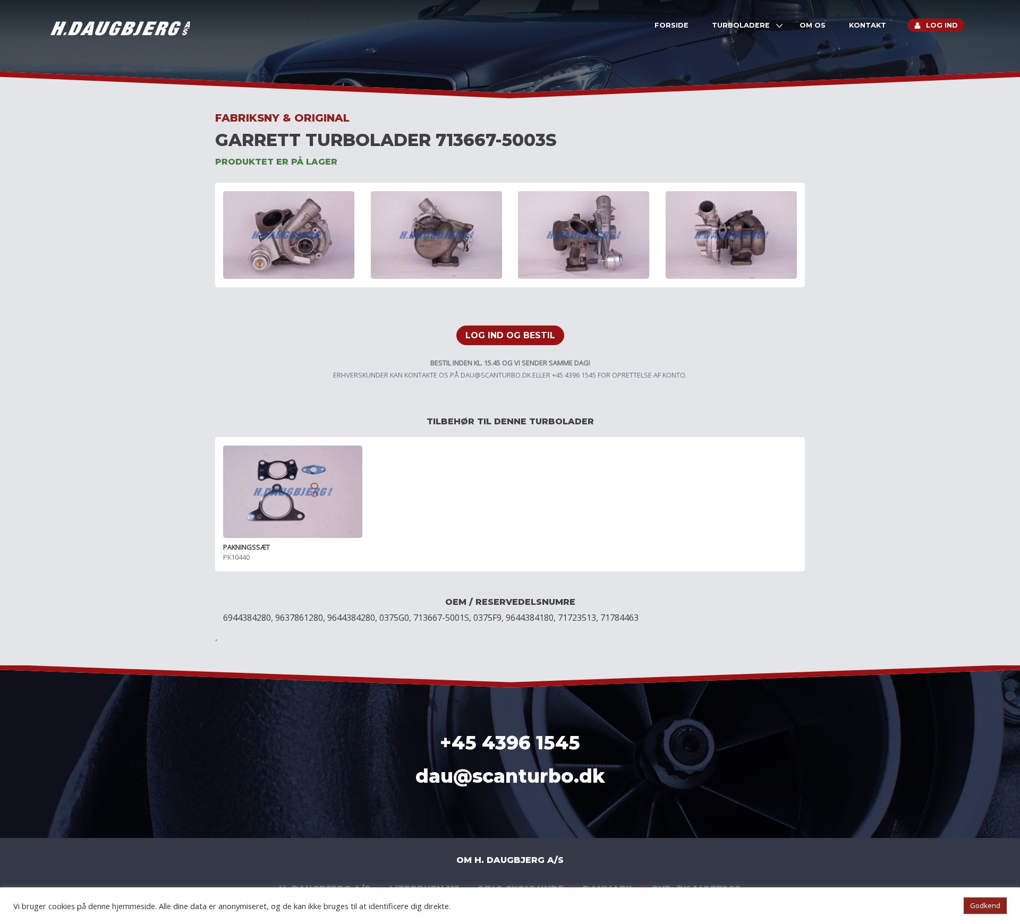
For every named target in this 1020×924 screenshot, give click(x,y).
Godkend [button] (985, 905)
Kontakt (867, 25)
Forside (671, 25)
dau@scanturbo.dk (496, 375)
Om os (813, 25)
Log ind (942, 25)
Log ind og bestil (510, 335)
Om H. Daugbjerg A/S (510, 860)
